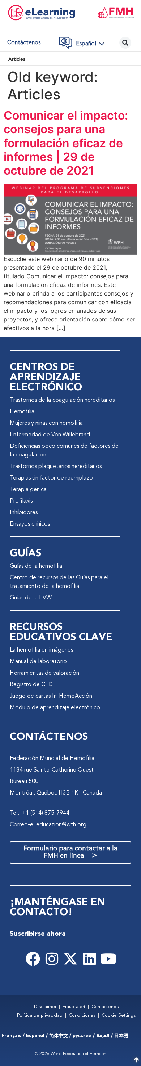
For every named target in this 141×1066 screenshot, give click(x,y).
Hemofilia (22, 412)
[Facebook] (33, 958)
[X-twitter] (70, 958)
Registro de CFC (31, 685)
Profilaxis (21, 501)
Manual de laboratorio (38, 662)
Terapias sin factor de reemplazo (51, 478)
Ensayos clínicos (30, 524)
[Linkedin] (89, 958)
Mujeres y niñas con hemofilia (46, 423)
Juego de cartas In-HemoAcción (51, 696)
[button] (92, 43)
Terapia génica (28, 489)
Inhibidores (24, 513)
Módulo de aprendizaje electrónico (55, 708)
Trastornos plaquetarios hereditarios (56, 466)
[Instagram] (51, 958)
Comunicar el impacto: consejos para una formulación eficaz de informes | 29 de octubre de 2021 (66, 143)
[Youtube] (108, 958)
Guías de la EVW (31, 598)
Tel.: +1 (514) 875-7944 (39, 813)
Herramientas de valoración (44, 673)
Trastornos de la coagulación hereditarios (62, 400)
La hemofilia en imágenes (41, 650)
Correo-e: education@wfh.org (48, 825)
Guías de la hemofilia (36, 566)
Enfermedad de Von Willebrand (50, 435)
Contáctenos (23, 43)
